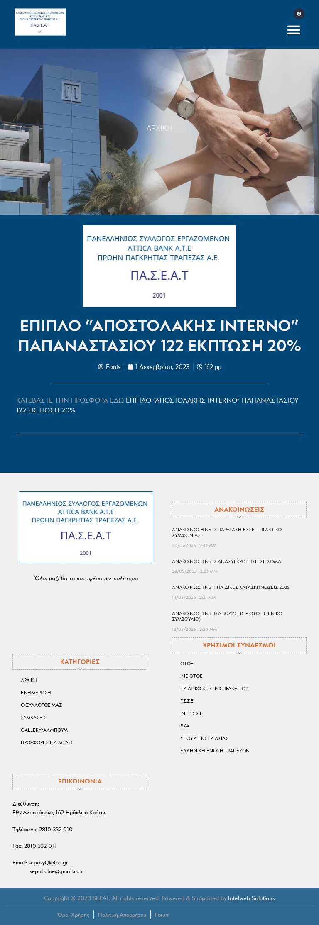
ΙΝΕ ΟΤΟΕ (191, 676)
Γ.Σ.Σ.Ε (187, 701)
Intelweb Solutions (251, 898)
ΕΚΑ (184, 726)
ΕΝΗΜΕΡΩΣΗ (36, 693)
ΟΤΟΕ (187, 663)
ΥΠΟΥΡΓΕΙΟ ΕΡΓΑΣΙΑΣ (204, 738)
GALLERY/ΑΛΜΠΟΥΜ (44, 730)
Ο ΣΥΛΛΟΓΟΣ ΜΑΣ (41, 705)
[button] (293, 29)
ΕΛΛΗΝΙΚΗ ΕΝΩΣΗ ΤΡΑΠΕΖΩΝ (215, 751)
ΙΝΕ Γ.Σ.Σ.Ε (191, 713)
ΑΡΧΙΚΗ (159, 128)
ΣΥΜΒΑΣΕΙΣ (34, 717)
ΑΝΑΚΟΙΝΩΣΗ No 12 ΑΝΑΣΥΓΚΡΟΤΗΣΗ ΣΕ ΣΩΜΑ (226, 561)
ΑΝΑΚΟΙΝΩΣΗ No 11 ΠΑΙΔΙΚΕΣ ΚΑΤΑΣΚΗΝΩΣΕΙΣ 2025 (231, 587)
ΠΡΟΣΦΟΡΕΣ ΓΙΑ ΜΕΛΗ (46, 742)
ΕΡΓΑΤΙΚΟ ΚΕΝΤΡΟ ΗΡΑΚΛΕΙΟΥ (214, 688)
